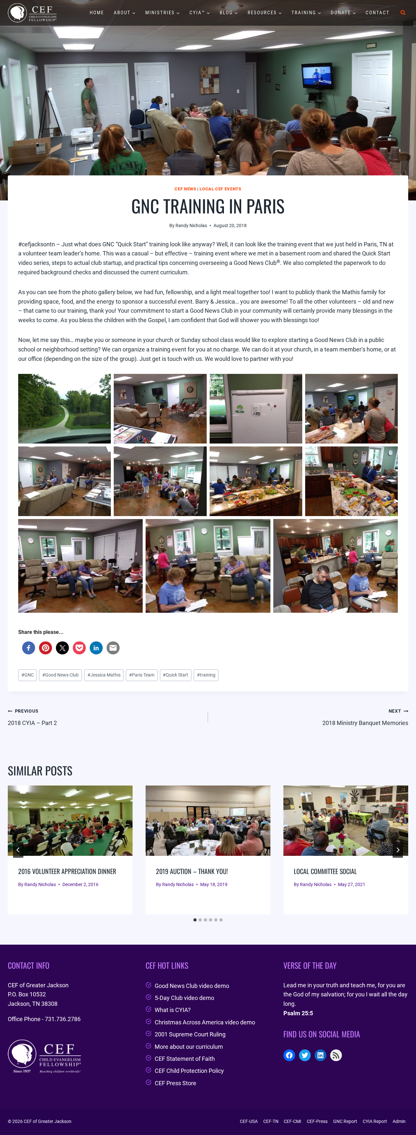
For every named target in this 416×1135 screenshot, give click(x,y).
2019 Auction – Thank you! (192, 871)
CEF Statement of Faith (185, 1058)
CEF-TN (271, 1121)
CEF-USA (249, 1121)
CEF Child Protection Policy (189, 1070)
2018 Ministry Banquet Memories (365, 717)
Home (97, 13)
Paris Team (141, 675)
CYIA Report (375, 1121)
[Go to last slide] (18, 850)
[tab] (195, 920)
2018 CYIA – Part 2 (32, 717)
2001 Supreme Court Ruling (190, 1034)
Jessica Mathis (104, 675)
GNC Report (345, 1121)
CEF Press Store (175, 1083)
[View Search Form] (403, 12)
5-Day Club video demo (184, 997)
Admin (399, 1121)
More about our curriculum (189, 1046)
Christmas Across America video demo (205, 1022)
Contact (378, 13)
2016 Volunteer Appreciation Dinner (67, 871)
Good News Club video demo (192, 985)
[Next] (398, 850)
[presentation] (70, 821)
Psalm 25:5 (298, 1013)
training (206, 675)
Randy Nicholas (191, 225)
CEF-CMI (292, 1121)
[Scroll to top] (399, 1113)
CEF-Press (317, 1121)
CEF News (185, 188)
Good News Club (60, 675)
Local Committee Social (325, 871)
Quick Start (175, 675)
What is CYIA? (173, 1009)
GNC (27, 675)
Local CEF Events (220, 188)
